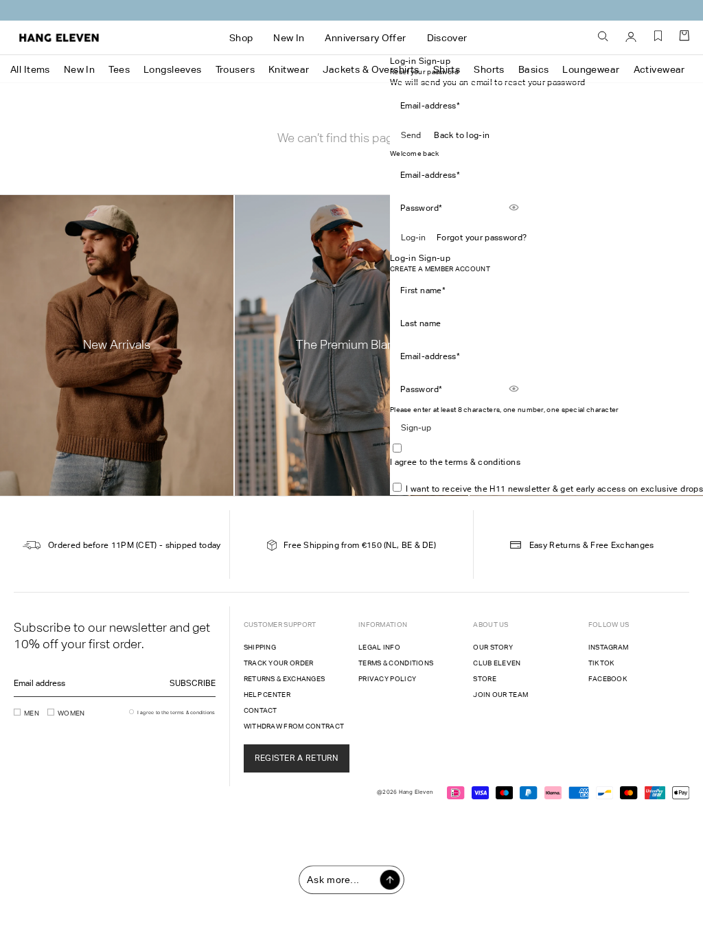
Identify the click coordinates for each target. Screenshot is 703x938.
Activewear (659, 69)
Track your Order (279, 663)
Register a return (296, 758)
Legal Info (379, 647)
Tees (119, 69)
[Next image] (386, 218)
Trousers (235, 69)
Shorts (489, 69)
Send (411, 135)
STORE (484, 679)
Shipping (260, 647)
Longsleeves (172, 69)
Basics (533, 69)
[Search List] (603, 37)
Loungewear (590, 69)
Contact (260, 710)
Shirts (447, 69)
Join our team (500, 694)
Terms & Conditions (395, 663)
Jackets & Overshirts (371, 69)
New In (79, 69)
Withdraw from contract (294, 726)
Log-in (413, 237)
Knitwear (288, 69)
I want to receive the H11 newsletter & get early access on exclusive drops (554, 489)
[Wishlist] (658, 41)
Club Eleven (496, 663)
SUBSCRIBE (193, 683)
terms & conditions (482, 462)
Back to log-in (461, 135)
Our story (493, 647)
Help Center (267, 694)
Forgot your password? (482, 237)
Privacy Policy (387, 679)
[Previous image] (312, 218)
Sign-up (416, 428)
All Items (30, 69)
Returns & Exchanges (284, 679)
